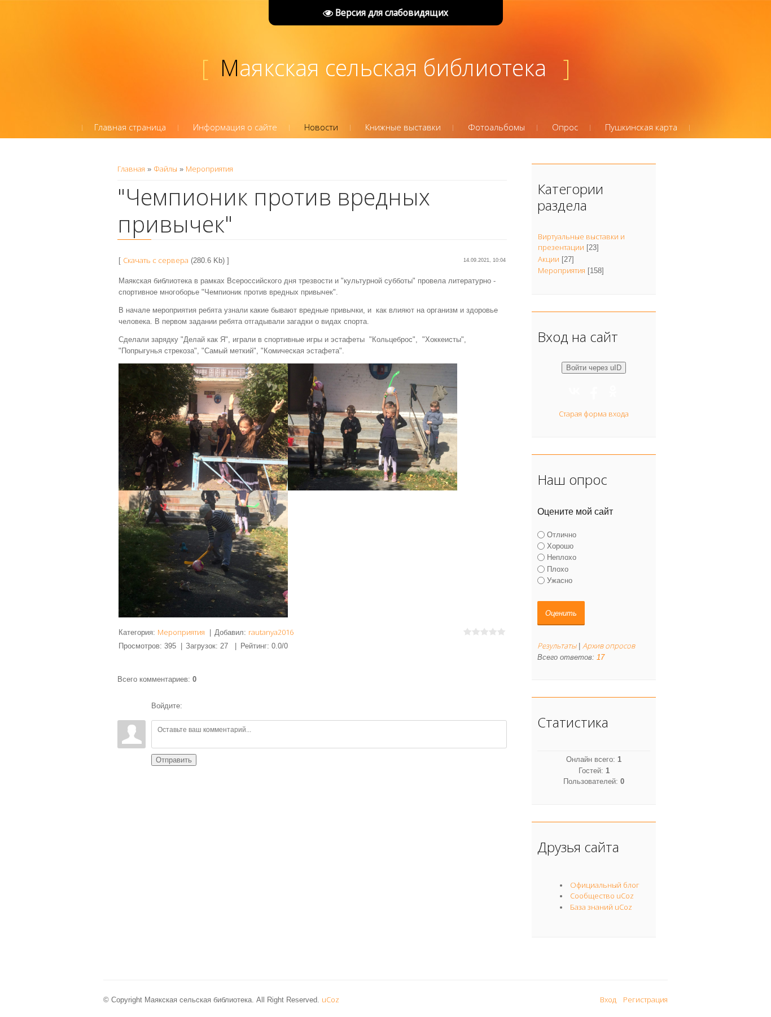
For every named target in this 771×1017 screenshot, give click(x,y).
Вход (608, 999)
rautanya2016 (270, 632)
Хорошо (560, 546)
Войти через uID (593, 367)
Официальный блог (604, 885)
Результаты (556, 646)
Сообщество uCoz (602, 896)
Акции (548, 259)
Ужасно (559, 580)
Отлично (561, 535)
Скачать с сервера (156, 260)
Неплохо (561, 557)
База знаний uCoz (601, 907)
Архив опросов (608, 646)
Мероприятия (209, 169)
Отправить (174, 760)
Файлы (165, 169)
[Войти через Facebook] (231, 706)
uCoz (330, 999)
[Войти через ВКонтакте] (212, 706)
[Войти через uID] (193, 706)
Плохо (557, 568)
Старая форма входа (594, 414)
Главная (131, 169)
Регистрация (645, 999)
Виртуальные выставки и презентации (581, 242)
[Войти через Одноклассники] (250, 706)
